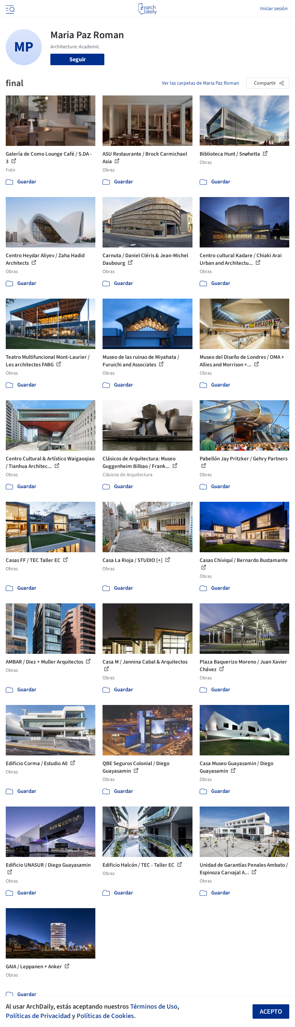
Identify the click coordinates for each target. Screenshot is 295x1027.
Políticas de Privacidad (38, 1016)
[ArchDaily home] (147, 8)
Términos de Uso (153, 1006)
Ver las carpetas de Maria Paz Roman (200, 83)
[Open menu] (9, 9)
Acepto (271, 1011)
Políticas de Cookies (105, 1016)
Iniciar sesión (274, 8)
